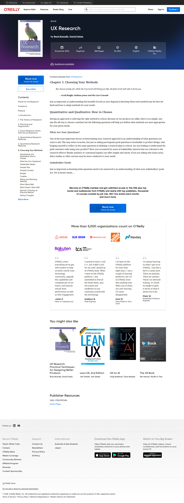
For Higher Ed (46, 3)
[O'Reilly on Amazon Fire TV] (152, 457)
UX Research (76, 77)
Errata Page (55, 404)
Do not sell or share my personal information (20, 489)
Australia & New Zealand (66, 444)
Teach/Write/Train (11, 444)
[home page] (12, 9)
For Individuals (62, 3)
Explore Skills (30, 9)
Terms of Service (9, 497)
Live (70, 9)
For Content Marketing (82, 3)
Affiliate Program (10, 463)
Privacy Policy (38, 451)
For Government (28, 3)
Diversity (7, 467)
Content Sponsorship (12, 471)
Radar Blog (58, 9)
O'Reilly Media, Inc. (155, 52)
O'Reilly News (9, 451)
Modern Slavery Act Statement (62, 497)
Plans (150, 9)
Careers (6, 448)
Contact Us (37, 444)
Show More (23, 199)
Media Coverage (10, 455)
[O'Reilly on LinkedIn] (14, 425)
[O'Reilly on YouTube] (19, 425)
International (62, 438)
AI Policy (36, 455)
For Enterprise (11, 3)
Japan (58, 448)
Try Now (172, 9)
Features (44, 9)
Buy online (31, 89)
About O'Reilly (10, 438)
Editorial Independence (39, 497)
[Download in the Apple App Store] (103, 457)
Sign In (161, 9)
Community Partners (12, 459)
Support (36, 438)
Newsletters (37, 448)
